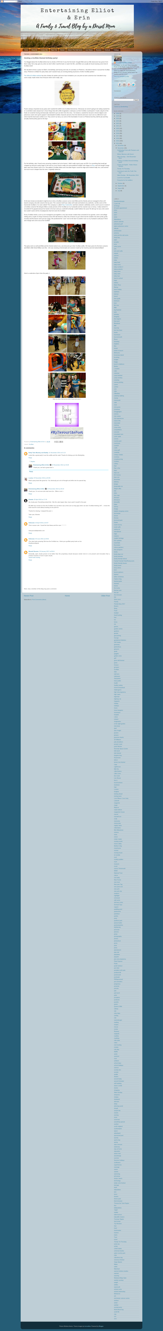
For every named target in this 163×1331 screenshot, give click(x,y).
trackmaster (117, 1230)
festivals (116, 583)
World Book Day (119, 1309)
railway (116, 1008)
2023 (118, 121)
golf (115, 658)
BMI (115, 325)
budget (116, 359)
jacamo (116, 733)
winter (116, 1303)
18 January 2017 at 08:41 (47, 551)
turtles (116, 1246)
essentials (117, 543)
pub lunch (117, 993)
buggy (116, 362)
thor (115, 1205)
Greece (116, 665)
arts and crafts (118, 251)
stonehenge (117, 1155)
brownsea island (119, 355)
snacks (116, 1112)
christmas (117, 409)
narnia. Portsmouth (119, 868)
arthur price (117, 246)
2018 (118, 133)
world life (116, 1312)
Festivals (107, 50)
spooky (116, 1137)
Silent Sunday (118, 1092)
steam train (117, 1153)
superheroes (118, 1165)
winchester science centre (122, 1298)
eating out (117, 529)
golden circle (118, 656)
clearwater (117, 423)
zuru (115, 1318)
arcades (116, 242)
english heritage (119, 538)
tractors (116, 1232)
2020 (118, 128)
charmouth (117, 400)
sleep (115, 1104)
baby (115, 260)
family (116, 552)
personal (116, 929)
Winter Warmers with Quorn (125, 154)
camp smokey (118, 377)
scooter (116, 1072)
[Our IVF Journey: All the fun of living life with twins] (67, 426)
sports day (117, 1140)
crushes (116, 461)
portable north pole (119, 970)
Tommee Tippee (119, 1219)
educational (117, 531)
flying (115, 608)
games (116, 626)
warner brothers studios (121, 1271)
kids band (117, 751)
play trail (116, 952)
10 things (117, 206)
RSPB (116, 1051)
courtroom (117, 443)
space (116, 1131)
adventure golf (118, 224)
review (116, 1029)
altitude (116, 228)
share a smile (118, 1085)
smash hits (117, 1110)
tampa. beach (118, 1178)
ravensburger (118, 1020)
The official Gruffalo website (32, 75)
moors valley (118, 843)
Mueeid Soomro (34, 551)
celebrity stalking (119, 395)
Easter (116, 522)
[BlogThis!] (57, 442)
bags (115, 280)
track (115, 1228)
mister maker (118, 839)
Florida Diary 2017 (119, 604)
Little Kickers (118, 771)
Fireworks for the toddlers (125, 180)
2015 (118, 141)
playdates (117, 954)
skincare (116, 1101)
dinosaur (116, 497)
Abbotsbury (117, 219)
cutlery (116, 463)
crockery (116, 457)
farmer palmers (118, 572)
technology (117, 1180)
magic (116, 805)
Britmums (117, 352)
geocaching (117, 635)
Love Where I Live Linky (121, 798)
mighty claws (118, 825)
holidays (116, 705)
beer (115, 303)
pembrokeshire (118, 925)
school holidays (118, 1065)
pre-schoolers (118, 981)
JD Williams (117, 739)
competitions (118, 429)
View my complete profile (121, 76)
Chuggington (118, 411)
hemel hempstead (119, 687)
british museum (118, 350)
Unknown (32, 522)
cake (115, 371)
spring (116, 1142)
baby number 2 (118, 267)
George (116, 638)
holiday (116, 703)
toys (115, 1226)
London (116, 789)
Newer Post (28, 596)
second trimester (119, 1081)
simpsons (117, 1094)
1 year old (117, 203)
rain (115, 1011)
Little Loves (117, 773)
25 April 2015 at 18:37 (41, 522)
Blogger (101, 1326)
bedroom (116, 301)
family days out (118, 554)
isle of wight (117, 730)
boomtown (117, 334)
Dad (115, 466)
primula (116, 988)
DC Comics (117, 475)
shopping (117, 1090)
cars (115, 389)
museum (116, 864)
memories (117, 821)
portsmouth (117, 975)
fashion (116, 574)
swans (116, 1169)
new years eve (118, 886)
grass (115, 662)
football (116, 613)
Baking (116, 287)
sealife (116, 1074)
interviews (117, 726)
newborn (116, 893)
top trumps (117, 1221)
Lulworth (116, 800)
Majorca (116, 807)
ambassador (117, 230)
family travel (117, 565)
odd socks (117, 900)
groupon (116, 667)
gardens (116, 631)
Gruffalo (31, 444)
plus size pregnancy (120, 959)
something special (119, 1122)
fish (115, 597)
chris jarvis (117, 407)
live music (117, 776)
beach (116, 296)
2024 (118, 118)
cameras (116, 373)
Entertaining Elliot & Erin (41, 465)
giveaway (117, 644)
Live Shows (89, 50)
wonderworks (118, 1307)
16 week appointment (120, 208)
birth (115, 312)
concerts (116, 432)
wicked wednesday (119, 1291)
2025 (118, 116)
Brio (115, 346)
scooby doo (117, 1070)
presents (116, 986)
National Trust (118, 873)
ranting (116, 1015)
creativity (116, 452)
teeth (115, 1187)
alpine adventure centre (121, 226)
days (115, 470)
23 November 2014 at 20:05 (42, 478)
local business (118, 782)
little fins (116, 769)
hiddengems (117, 690)
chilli (115, 402)
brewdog (116, 341)
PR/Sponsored (118, 979)
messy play (117, 823)
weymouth (117, 1287)
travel (115, 1239)
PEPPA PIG (117, 927)
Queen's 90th (118, 1006)
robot (115, 1042)
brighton (116, 344)
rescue (116, 1027)
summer (116, 1158)
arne (115, 244)
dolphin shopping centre (121, 511)
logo (115, 787)
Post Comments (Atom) (39, 599)
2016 (118, 138)
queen (116, 1004)
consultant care (118, 434)
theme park (117, 1198)
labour (116, 760)
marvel (116, 814)
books (116, 332)
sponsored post (118, 1135)
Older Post (105, 596)
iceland (116, 719)
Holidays (116, 50)
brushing (116, 357)
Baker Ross (117, 285)
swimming (117, 1174)
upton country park (119, 1253)
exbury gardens (118, 547)
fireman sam (117, 590)
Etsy (93, 165)
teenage (116, 1185)
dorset (116, 515)
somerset (117, 1119)
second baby (118, 1079)
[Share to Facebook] (60, 442)
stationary (117, 1146)
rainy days (117, 1013)
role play (116, 1049)
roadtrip (116, 1036)
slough (116, 1108)
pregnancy (117, 984)
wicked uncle (118, 1289)
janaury (116, 735)
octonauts (117, 898)
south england (118, 1126)
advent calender (119, 221)
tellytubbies (117, 1189)
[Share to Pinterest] (62, 442)
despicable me (118, 486)
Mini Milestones (118, 830)
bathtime (116, 291)
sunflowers (117, 1162)
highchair (117, 696)
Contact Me (44, 50)
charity (116, 398)
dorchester (117, 513)
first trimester (118, 595)
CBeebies (117, 393)
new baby (117, 877)
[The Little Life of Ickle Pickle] (66, 438)
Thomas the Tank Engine (121, 1203)
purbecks (117, 999)
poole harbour (118, 966)
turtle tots (117, 1244)
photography (118, 936)
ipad (115, 728)
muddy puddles (118, 859)
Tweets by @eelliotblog (121, 106)
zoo (115, 1316)
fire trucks (117, 588)
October (120, 183)
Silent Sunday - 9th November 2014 (128, 175)
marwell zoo (117, 816)
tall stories (117, 1176)
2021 (118, 126)
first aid (116, 592)
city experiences (119, 418)
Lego (115, 764)
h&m (115, 671)
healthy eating (118, 685)
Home (26, 50)
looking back (117, 796)
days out (116, 472)
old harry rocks (118, 902)
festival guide (118, 581)
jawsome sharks (119, 737)
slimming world (118, 1106)
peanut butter (118, 923)
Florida (116, 601)
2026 (118, 113)
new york (116, 889)
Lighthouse (117, 766)
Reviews (98, 50)
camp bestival (118, 375)
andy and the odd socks (121, 235)
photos (116, 938)
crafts (115, 448)
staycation (117, 1151)
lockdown (117, 785)
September (121, 186)
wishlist (116, 1305)
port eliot (116, 968)
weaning (116, 1275)
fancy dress (117, 567)
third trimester (118, 1201)
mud (115, 857)
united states (118, 1248)
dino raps (117, 495)
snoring (116, 1115)
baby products (118, 269)
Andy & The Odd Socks (75, 50)
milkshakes (117, 827)
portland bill (117, 972)
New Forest (117, 880)
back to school (118, 278)
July (119, 190)
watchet (116, 1273)
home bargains (118, 710)
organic (116, 907)
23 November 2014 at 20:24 (55, 489)
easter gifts (117, 527)
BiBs (115, 307)
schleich (116, 1061)
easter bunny (118, 524)
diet (115, 491)
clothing (116, 425)
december (117, 479)
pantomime (117, 911)
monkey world (118, 841)
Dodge (116, 509)
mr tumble (117, 855)
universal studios (119, 1251)
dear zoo (116, 477)
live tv (115, 780)
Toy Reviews (118, 1223)
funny (115, 622)
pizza (115, 947)
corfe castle (117, 436)
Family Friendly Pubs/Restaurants (124, 561)
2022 (118, 123)
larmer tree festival (119, 762)
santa (115, 1054)
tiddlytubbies (117, 1208)
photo (115, 934)
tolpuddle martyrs (119, 1217)
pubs (115, 995)
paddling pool (118, 909)
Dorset (62, 50)
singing (116, 1097)
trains (115, 1235)
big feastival (117, 310)
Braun (116, 339)
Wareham (117, 1269)
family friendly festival (120, 558)
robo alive (117, 1040)
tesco (115, 1194)
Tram (115, 1237)
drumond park (118, 520)
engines (116, 536)
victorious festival (119, 1260)
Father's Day (118, 579)
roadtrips (116, 1038)
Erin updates (118, 540)
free (115, 617)
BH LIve (116, 305)
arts (115, 248)
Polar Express (118, 961)
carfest (116, 387)
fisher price (117, 599)
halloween (117, 676)
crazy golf (117, 450)
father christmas (119, 576)
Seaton (116, 1076)
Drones (116, 518)
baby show (117, 271)
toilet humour (118, 1214)
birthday (116, 314)
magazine (117, 803)
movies (116, 850)
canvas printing (118, 382)
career (116, 384)
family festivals (118, 556)
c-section (116, 368)
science (116, 1067)
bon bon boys (118, 330)
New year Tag (118, 884)
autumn (116, 255)
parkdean (117, 913)
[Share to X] (59, 442)
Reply (30, 457)
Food (115, 610)
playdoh (116, 956)
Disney (116, 506)
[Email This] (55, 442)
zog (115, 1314)
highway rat (117, 699)
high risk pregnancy (120, 692)
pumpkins (117, 997)
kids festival (117, 753)
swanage (116, 1167)
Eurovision (117, 545)
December (121, 145)
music (116, 866)
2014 (118, 143)
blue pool (117, 321)
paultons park (118, 920)
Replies (33, 461)
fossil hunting (118, 615)
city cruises (117, 416)
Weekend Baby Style (120, 1278)
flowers (116, 606)
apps (115, 239)
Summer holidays (119, 1160)
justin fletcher (118, 746)
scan (115, 1058)
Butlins (116, 366)
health (116, 683)
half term (116, 674)
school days (117, 1063)
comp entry (117, 427)
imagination (117, 721)
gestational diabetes (120, 640)
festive (116, 586)
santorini (116, 1056)
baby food (117, 262)
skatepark (117, 1099)
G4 (115, 624)
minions (116, 832)
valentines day (118, 1257)
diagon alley (117, 488)
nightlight (116, 895)
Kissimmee (117, 757)
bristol (116, 348)
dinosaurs (117, 500)
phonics (116, 932)
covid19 (116, 445)
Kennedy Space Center (121, 748)
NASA (116, 870)
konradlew (88, 1326)
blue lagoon (117, 319)
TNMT (116, 1210)
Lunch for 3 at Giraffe (123, 177)
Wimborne (117, 1293)
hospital (116, 714)
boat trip (116, 328)
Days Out (54, 50)
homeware (117, 712)
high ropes (117, 694)
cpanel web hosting (34, 557)
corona (116, 438)
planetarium (117, 950)
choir (115, 405)
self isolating (117, 1083)
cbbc (115, 391)
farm (115, 570)
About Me (34, 50)
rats (115, 1018)
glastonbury (117, 647)
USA (115, 1255)
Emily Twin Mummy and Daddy (38, 452)
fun (115, 619)
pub (115, 990)
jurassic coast (118, 744)
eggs (115, 533)
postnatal (117, 977)
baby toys (117, 276)
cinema (116, 414)
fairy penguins (118, 549)
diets (115, 493)
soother (116, 1124)
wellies (116, 1284)
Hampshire (117, 678)
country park (117, 441)
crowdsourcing (118, 459)
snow (115, 1117)
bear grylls (117, 298)
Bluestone (117, 323)
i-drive (116, 717)
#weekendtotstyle (119, 201)
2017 (118, 136)
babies (116, 258)
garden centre (118, 628)
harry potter (117, 680)
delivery (116, 481)
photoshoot (117, 941)
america (116, 233)
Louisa (31, 478)
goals (115, 651)
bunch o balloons (119, 364)
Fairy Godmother (67, 205)
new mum (117, 882)
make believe (118, 809)
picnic (115, 943)
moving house (118, 852)
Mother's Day (118, 846)
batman (116, 294)
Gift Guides (117, 642)
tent (115, 1192)
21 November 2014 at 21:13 (57, 452)
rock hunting (117, 1045)
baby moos (117, 264)
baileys (116, 282)
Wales (116, 1264)
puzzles (116, 1002)
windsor (116, 1300)
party (115, 918)
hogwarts (117, 701)
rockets (116, 1047)
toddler (116, 1212)
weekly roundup (118, 1280)
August (120, 188)
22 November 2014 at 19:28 (60, 465)
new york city (118, 891)
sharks (116, 1088)
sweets (116, 1171)
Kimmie (31, 499)
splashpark (117, 1133)
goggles (116, 653)
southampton (118, 1128)
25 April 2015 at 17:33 (40, 499)
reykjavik (116, 1033)
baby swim (117, 273)
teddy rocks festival (119, 1183)
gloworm (116, 649)
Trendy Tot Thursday (123, 168)
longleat (116, 791)
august (116, 253)
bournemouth (118, 337)
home (115, 708)
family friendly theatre (120, 563)
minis (115, 834)
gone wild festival (119, 660)
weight (116, 1282)
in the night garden (119, 723)
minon (116, 837)
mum (115, 861)
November (121, 148)
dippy (115, 504)
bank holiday (118, 289)
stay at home (118, 1149)
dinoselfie (117, 502)
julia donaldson (118, 742)
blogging (116, 316)
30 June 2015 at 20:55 (42, 539)
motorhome (117, 848)
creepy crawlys (118, 454)
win (115, 1296)
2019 (118, 131)
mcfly (115, 819)
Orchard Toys (118, 904)
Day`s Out (117, 468)
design (116, 484)
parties (116, 916)
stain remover (118, 1144)
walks (115, 1266)
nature (116, 875)
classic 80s (117, 420)
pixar (115, 945)
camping (116, 380)
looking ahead (118, 794)
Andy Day (117, 237)
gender (116, 633)
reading (116, 1022)
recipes (116, 1024)
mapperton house (119, 812)
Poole (115, 963)
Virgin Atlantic (118, 1262)
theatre (116, 1196)
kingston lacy (118, 755)
